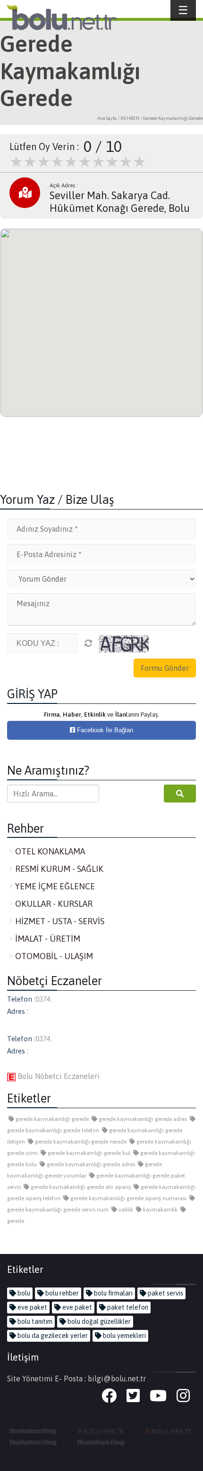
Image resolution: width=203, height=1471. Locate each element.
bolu (23, 1293)
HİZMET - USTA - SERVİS (58, 921)
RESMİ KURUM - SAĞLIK (58, 869)
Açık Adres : (64, 185)
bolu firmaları (113, 1293)
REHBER (129, 118)
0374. (43, 999)
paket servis (164, 1293)
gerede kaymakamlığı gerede (51, 1119)
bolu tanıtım (34, 1321)
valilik (125, 1209)
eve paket (31, 1307)
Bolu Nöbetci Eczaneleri (58, 1076)
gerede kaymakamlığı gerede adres (142, 1119)
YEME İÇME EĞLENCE (54, 886)
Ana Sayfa (107, 118)
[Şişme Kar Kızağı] (33, 1442)
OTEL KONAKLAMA (49, 851)
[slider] (77, 161)
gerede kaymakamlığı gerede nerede (80, 1141)
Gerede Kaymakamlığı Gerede (173, 118)
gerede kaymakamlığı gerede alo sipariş (80, 1187)
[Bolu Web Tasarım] (101, 1430)
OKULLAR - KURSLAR (53, 904)
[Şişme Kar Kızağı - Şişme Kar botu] (101, 1442)
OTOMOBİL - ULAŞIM (53, 956)
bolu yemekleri (124, 1335)
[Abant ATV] (169, 1430)
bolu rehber (61, 1293)
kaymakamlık (160, 1209)
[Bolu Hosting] (33, 1430)
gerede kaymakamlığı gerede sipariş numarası (127, 1198)
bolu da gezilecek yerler (52, 1335)
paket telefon (127, 1307)
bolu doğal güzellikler (98, 1321)
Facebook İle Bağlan (104, 730)
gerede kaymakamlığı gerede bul (88, 1153)
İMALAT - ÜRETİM (46, 939)
